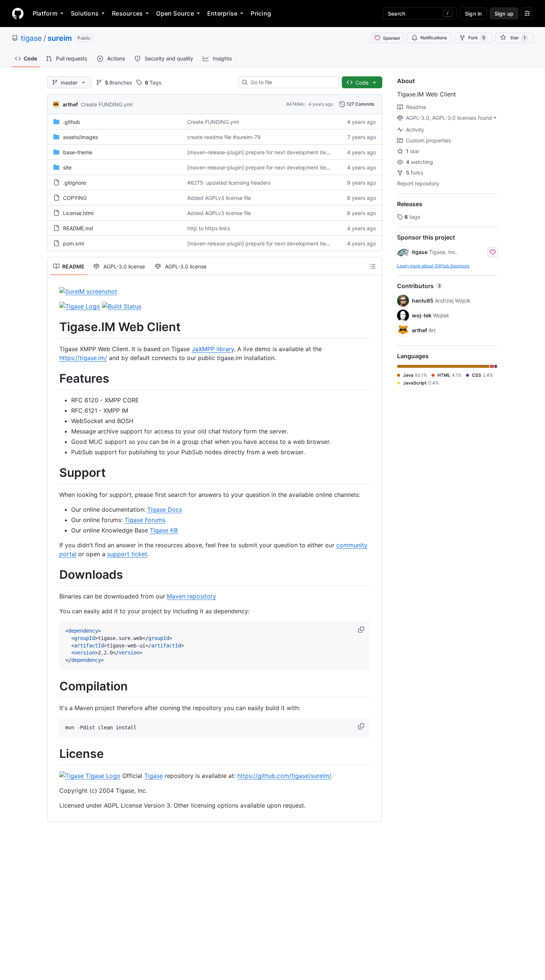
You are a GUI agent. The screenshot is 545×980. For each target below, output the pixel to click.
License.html (78, 213)
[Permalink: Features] (54, 378)
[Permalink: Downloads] (54, 575)
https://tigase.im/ (83, 358)
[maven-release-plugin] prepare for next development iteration (263, 152)
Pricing (261, 13)
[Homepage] (18, 13)
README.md (78, 228)
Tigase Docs (164, 509)
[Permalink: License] (54, 754)
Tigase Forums (145, 520)
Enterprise (222, 13)
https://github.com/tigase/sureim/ (284, 775)
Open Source (175, 13)
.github (71, 122)
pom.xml (73, 243)
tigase (31, 38)
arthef (70, 104)
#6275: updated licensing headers (229, 182)
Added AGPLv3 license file (219, 198)
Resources (127, 13)
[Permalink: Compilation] (54, 686)
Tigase (153, 775)
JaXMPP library (213, 349)
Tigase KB (164, 530)
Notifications (433, 37)
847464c (295, 104)
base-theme (77, 152)
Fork (476, 37)
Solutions (85, 13)
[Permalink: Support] (54, 473)
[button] (362, 629)
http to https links (208, 228)
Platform (45, 13)
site (67, 167)
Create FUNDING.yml (106, 104)
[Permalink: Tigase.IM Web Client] (54, 327)
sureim (59, 38)
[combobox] (292, 82)
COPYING (75, 198)
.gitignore (74, 182)
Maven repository (191, 596)
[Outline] (372, 266)
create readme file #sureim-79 (224, 137)
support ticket (127, 554)
